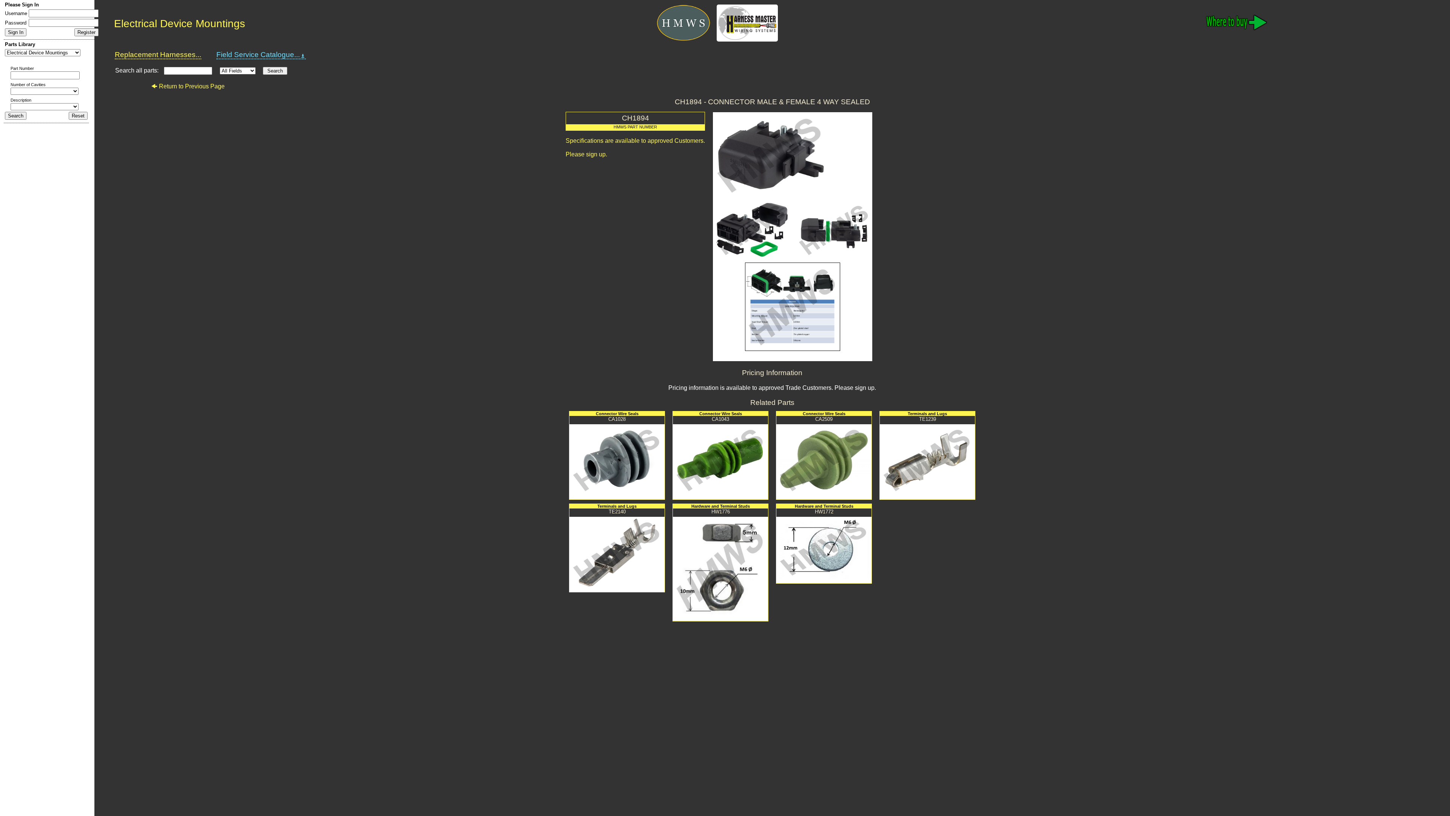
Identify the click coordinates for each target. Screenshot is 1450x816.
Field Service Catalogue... (258, 55)
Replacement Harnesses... (158, 55)
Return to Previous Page (192, 86)
